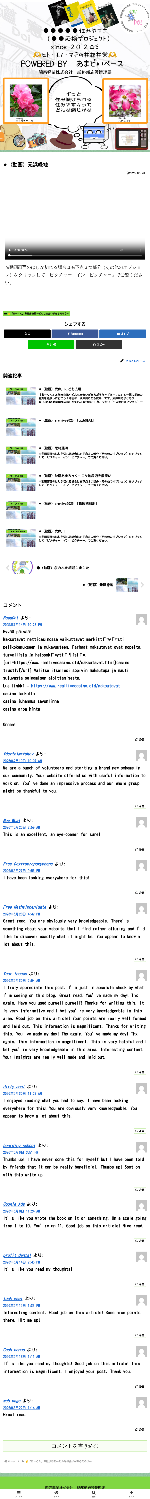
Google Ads (14, 1204)
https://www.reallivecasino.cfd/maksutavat (75, 686)
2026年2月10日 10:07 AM (22, 761)
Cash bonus (14, 1350)
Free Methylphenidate (24, 907)
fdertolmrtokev (18, 754)
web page (11, 1401)
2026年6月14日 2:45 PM (21, 1262)
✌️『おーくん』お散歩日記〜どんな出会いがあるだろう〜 (38, 313)
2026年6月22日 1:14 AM (21, 1407)
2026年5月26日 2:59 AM (21, 827)
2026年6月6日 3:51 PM (20, 1152)
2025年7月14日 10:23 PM (22, 624)
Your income (15, 974)
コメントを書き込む (75, 1446)
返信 (141, 739)
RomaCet (10, 618)
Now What (11, 820)
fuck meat (12, 1298)
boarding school (19, 1145)
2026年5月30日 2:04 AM (21, 980)
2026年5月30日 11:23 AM (22, 1093)
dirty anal (14, 1086)
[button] (99, 344)
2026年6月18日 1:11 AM (21, 1356)
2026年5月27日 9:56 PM (21, 870)
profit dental (17, 1255)
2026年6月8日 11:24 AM (21, 1211)
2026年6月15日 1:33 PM (21, 1305)
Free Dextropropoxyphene (28, 864)
